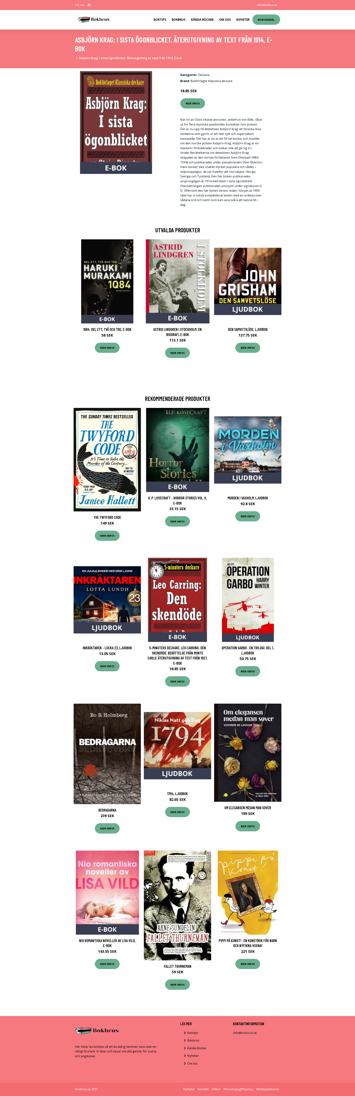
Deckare (203, 75)
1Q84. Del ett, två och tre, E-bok (107, 329)
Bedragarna (107, 810)
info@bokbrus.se (267, 5)
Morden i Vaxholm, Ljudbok (248, 498)
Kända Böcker (202, 20)
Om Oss (225, 20)
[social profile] (89, 5)
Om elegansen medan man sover (247, 807)
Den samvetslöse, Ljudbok (248, 329)
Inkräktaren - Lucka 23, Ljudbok (107, 647)
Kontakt (203, 1089)
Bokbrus (178, 20)
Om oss (192, 1063)
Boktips (160, 20)
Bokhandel (266, 19)
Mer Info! (193, 103)
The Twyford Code (107, 517)
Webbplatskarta (267, 1089)
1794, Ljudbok (177, 793)
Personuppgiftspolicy (238, 1089)
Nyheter (243, 20)
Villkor (216, 1089)
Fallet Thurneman (177, 966)
